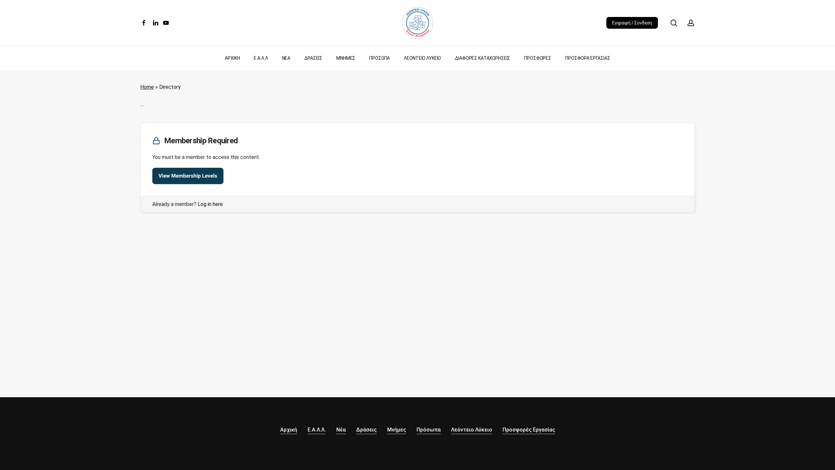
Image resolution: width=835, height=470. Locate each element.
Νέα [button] (341, 430)
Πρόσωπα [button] (429, 430)
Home (147, 87)
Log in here (210, 204)
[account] (691, 23)
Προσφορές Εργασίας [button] (529, 430)
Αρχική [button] (288, 430)
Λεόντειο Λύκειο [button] (471, 430)
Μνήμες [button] (396, 430)
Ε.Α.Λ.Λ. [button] (317, 430)
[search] (674, 23)
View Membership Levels (188, 176)
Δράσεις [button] (366, 430)
